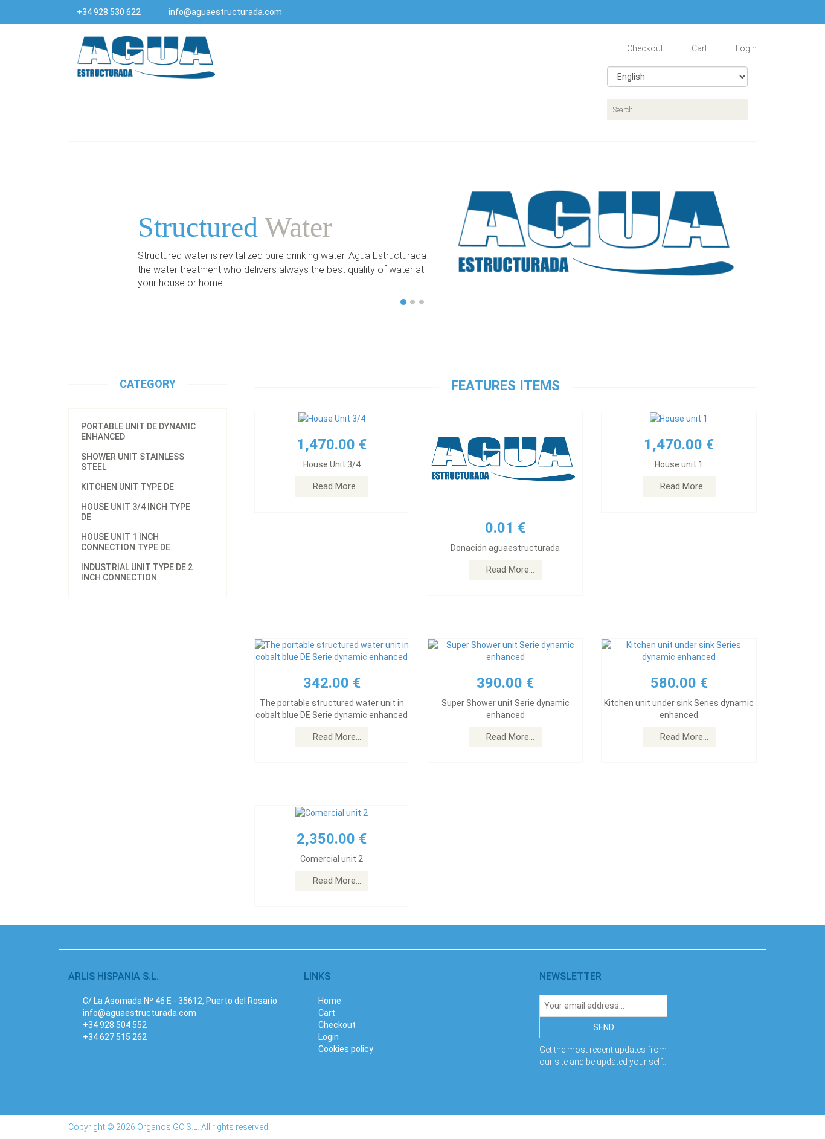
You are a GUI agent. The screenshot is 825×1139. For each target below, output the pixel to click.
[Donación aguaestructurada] (505, 459)
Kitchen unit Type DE (127, 487)
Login (745, 48)
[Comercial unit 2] (331, 812)
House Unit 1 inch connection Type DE (125, 542)
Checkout (644, 48)
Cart (698, 48)
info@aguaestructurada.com (224, 12)
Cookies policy (344, 1049)
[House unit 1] (679, 417)
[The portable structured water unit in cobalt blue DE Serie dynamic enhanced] (332, 650)
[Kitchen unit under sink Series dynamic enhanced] (679, 650)
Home (328, 1001)
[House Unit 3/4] (331, 417)
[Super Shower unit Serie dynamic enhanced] (505, 650)
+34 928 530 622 (108, 12)
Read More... (337, 486)
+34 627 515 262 (115, 1037)
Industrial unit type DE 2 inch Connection (137, 572)
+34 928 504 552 (115, 1025)
